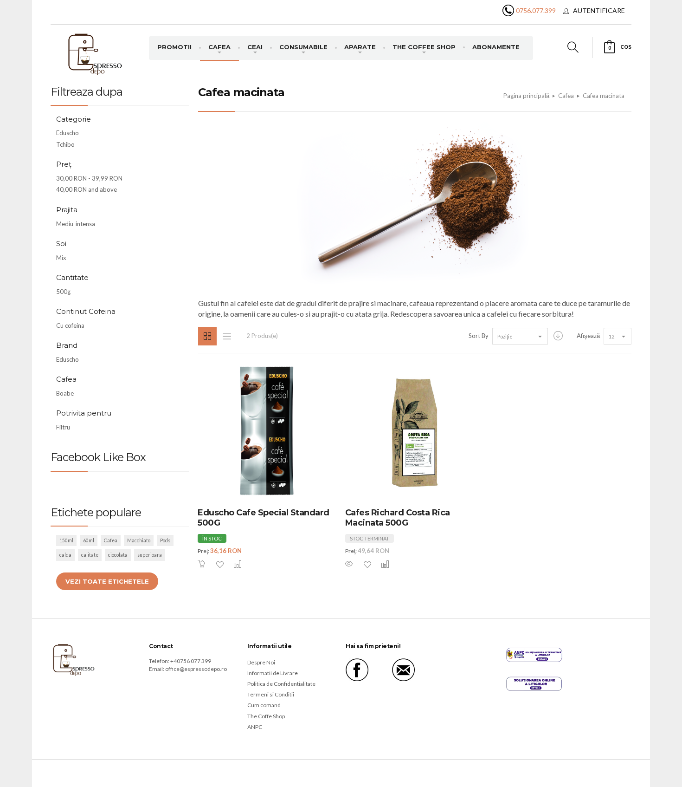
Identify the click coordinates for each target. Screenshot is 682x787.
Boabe (65, 393)
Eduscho (67, 133)
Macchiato (138, 540)
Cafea (110, 540)
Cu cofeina (70, 325)
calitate (89, 555)
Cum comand (264, 705)
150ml (66, 540)
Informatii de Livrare (272, 673)
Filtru (63, 427)
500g (63, 291)
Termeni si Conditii (270, 694)
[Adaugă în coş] (202, 564)
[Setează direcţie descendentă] (558, 336)
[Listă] (227, 336)
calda (65, 555)
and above (86, 189)
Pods (165, 540)
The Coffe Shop (266, 716)
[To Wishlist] (215, 564)
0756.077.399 (536, 10)
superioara (149, 555)
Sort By (479, 335)
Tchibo (65, 144)
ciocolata (118, 555)
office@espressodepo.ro (196, 668)
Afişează (588, 335)
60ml (88, 540)
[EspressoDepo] (95, 53)
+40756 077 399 (190, 660)
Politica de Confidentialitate (281, 683)
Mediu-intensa (75, 224)
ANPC (254, 726)
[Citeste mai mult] (350, 564)
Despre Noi (261, 662)
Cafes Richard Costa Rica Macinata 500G (397, 517)
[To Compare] (233, 563)
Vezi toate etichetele (107, 581)
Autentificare (599, 10)
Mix (61, 257)
